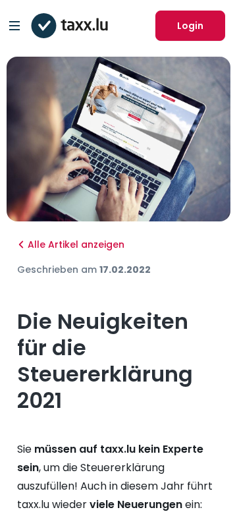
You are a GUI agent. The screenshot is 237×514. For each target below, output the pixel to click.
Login (190, 25)
